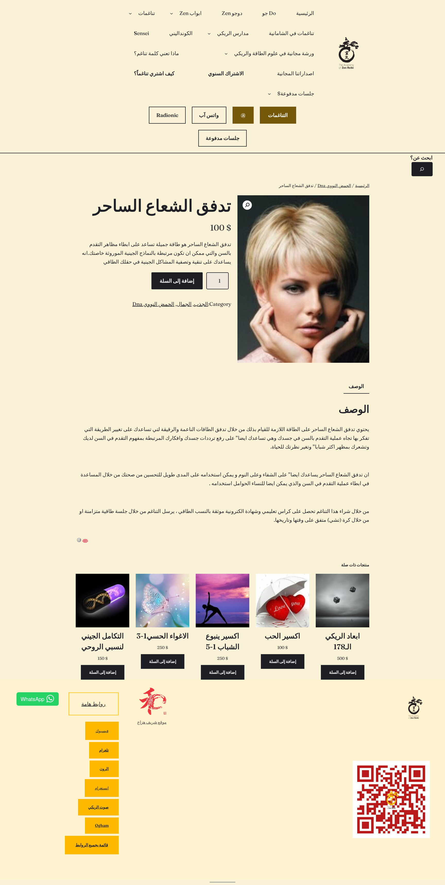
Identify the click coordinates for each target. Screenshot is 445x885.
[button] (247, 205)
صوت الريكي (98, 807)
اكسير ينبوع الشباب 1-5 (222, 641)
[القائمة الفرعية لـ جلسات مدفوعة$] (269, 93)
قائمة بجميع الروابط (91, 844)
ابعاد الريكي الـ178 (342, 641)
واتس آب (209, 115)
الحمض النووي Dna (334, 185)
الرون (104, 768)
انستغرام (102, 788)
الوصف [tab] (356, 386)
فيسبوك (102, 730)
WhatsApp (32, 699)
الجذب (201, 304)
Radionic (167, 115)
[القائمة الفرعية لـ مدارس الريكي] (209, 33)
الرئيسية (362, 185)
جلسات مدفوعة (222, 138)
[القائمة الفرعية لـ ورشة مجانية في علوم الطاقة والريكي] (226, 53)
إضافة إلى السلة (177, 280)
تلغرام (104, 750)
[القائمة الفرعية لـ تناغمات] (130, 13)
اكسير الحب (282, 635)
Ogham (102, 825)
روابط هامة (93, 704)
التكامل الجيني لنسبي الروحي (102, 641)
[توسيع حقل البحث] (422, 169)
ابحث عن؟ (421, 157)
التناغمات (278, 115)
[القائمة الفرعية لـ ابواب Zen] (171, 13)
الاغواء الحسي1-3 (162, 635)
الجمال (184, 304)
